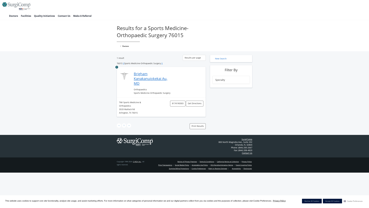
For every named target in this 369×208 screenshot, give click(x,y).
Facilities (26, 15)
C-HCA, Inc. (137, 161)
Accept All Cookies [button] (332, 201)
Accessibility (236, 168)
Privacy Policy (279, 200)
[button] (353, 201)
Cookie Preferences (199, 168)
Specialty (220, 79)
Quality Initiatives (44, 15)
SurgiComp (247, 139)
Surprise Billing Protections (179, 168)
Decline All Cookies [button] (311, 201)
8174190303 (177, 103)
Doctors (13, 15)
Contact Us (64, 15)
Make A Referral (82, 15)
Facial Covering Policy (244, 165)
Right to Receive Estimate (217, 168)
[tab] (231, 80)
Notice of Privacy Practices (187, 161)
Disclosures (247, 168)
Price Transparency (165, 165)
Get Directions (195, 103)
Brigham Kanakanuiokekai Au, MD (150, 78)
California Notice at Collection (228, 161)
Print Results (198, 126)
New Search (221, 58)
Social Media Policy (182, 165)
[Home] (4, 16)
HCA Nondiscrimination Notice (221, 165)
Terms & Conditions (206, 161)
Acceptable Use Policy (200, 165)
